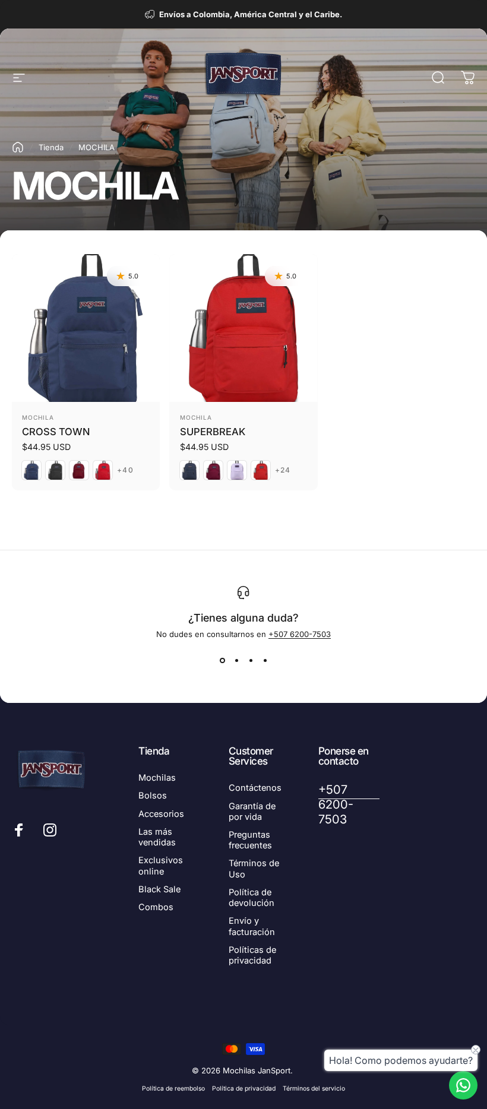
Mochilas (157, 777)
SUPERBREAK (212, 432)
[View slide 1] (222, 660)
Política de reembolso (173, 1088)
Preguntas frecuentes (250, 840)
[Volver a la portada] (18, 147)
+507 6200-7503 (299, 634)
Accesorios (161, 814)
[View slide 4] (265, 660)
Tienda (51, 147)
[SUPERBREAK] (243, 328)
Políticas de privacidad (252, 955)
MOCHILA (38, 417)
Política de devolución (251, 897)
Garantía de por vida (252, 811)
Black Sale (159, 889)
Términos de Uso (254, 868)
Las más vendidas (157, 837)
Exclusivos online (160, 865)
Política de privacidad (244, 1088)
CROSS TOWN (56, 432)
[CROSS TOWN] (86, 328)
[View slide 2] (236, 660)
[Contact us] (463, 1085)
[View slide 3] (251, 660)
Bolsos (152, 795)
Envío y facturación (252, 926)
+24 (283, 470)
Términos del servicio (314, 1088)
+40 (125, 470)
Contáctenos (255, 787)
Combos (155, 907)
